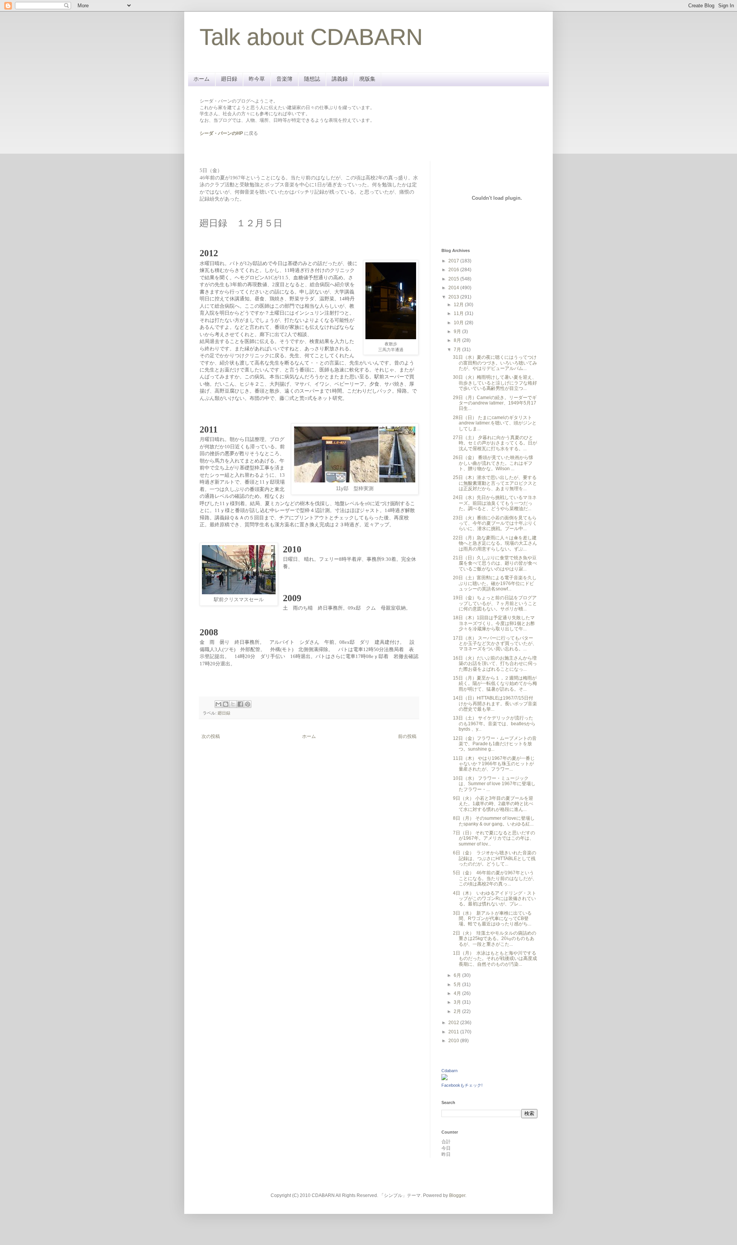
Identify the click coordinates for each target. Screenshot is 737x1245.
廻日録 (229, 79)
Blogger (457, 1195)
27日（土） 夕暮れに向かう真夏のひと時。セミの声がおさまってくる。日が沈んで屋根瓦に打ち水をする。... (495, 443)
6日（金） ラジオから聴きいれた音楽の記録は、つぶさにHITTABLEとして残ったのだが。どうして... (494, 858)
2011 (454, 1031)
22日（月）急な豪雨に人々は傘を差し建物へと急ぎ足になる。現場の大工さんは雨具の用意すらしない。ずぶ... (495, 543)
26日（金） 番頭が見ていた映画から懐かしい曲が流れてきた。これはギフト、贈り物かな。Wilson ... (493, 463)
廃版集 (367, 79)
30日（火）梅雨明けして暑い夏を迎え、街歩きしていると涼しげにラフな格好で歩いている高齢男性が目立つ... (495, 383)
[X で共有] (233, 704)
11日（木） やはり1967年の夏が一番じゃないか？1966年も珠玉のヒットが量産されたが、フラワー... (494, 764)
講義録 (340, 79)
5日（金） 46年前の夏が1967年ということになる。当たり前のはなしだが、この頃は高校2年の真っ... (495, 878)
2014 (454, 287)
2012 (454, 1022)
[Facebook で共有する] (240, 704)
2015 (454, 279)
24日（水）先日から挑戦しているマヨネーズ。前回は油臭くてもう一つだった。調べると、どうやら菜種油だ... (495, 503)
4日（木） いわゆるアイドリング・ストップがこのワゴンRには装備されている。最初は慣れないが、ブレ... (494, 898)
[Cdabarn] (444, 1078)
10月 (459, 322)
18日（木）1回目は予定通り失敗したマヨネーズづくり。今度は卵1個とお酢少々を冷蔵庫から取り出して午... (494, 623)
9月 (458, 331)
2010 (454, 1040)
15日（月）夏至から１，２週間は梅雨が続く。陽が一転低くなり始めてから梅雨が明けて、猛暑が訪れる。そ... (495, 683)
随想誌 (312, 79)
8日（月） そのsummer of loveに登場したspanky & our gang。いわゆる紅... (494, 821)
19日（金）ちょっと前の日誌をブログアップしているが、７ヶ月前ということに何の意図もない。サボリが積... (495, 603)
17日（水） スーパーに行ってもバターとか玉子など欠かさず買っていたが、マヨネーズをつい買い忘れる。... (495, 643)
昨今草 (257, 79)
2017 (454, 261)
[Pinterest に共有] (247, 704)
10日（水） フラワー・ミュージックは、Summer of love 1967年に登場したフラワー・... (494, 784)
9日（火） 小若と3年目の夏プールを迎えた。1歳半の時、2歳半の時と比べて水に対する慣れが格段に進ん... (493, 804)
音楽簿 (284, 79)
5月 (458, 984)
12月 (459, 304)
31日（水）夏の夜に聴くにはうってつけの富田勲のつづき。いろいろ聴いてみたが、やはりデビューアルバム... (495, 363)
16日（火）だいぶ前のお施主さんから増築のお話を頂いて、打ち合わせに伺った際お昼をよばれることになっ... (495, 663)
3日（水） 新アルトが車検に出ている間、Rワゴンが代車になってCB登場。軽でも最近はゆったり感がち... (492, 918)
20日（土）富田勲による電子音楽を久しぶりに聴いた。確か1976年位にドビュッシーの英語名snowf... (495, 583)
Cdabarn (449, 1070)
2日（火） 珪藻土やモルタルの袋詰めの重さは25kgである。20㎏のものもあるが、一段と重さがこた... (494, 938)
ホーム (201, 79)
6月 (458, 975)
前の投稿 (407, 736)
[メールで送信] (218, 704)
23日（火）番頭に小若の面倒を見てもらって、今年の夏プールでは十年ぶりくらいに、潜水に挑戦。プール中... (495, 523)
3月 (458, 1002)
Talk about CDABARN (311, 37)
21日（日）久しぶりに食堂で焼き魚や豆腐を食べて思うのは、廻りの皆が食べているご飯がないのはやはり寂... (495, 563)
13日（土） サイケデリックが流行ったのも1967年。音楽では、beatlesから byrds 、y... (494, 723)
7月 (458, 349)
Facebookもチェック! (462, 1085)
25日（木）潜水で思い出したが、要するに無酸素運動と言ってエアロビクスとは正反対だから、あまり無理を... (495, 483)
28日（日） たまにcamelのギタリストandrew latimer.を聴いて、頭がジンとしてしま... (495, 423)
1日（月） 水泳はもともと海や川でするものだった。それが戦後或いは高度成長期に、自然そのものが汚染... (495, 958)
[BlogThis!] (226, 704)
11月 (459, 313)
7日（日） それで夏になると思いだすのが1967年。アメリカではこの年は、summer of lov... (494, 838)
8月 (458, 340)
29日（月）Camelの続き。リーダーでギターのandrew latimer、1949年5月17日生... (495, 403)
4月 (458, 993)
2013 (454, 297)
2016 (454, 269)
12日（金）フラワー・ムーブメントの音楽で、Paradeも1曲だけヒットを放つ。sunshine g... (495, 744)
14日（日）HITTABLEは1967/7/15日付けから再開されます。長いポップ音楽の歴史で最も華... (495, 703)
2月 (458, 1011)
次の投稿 (211, 736)
